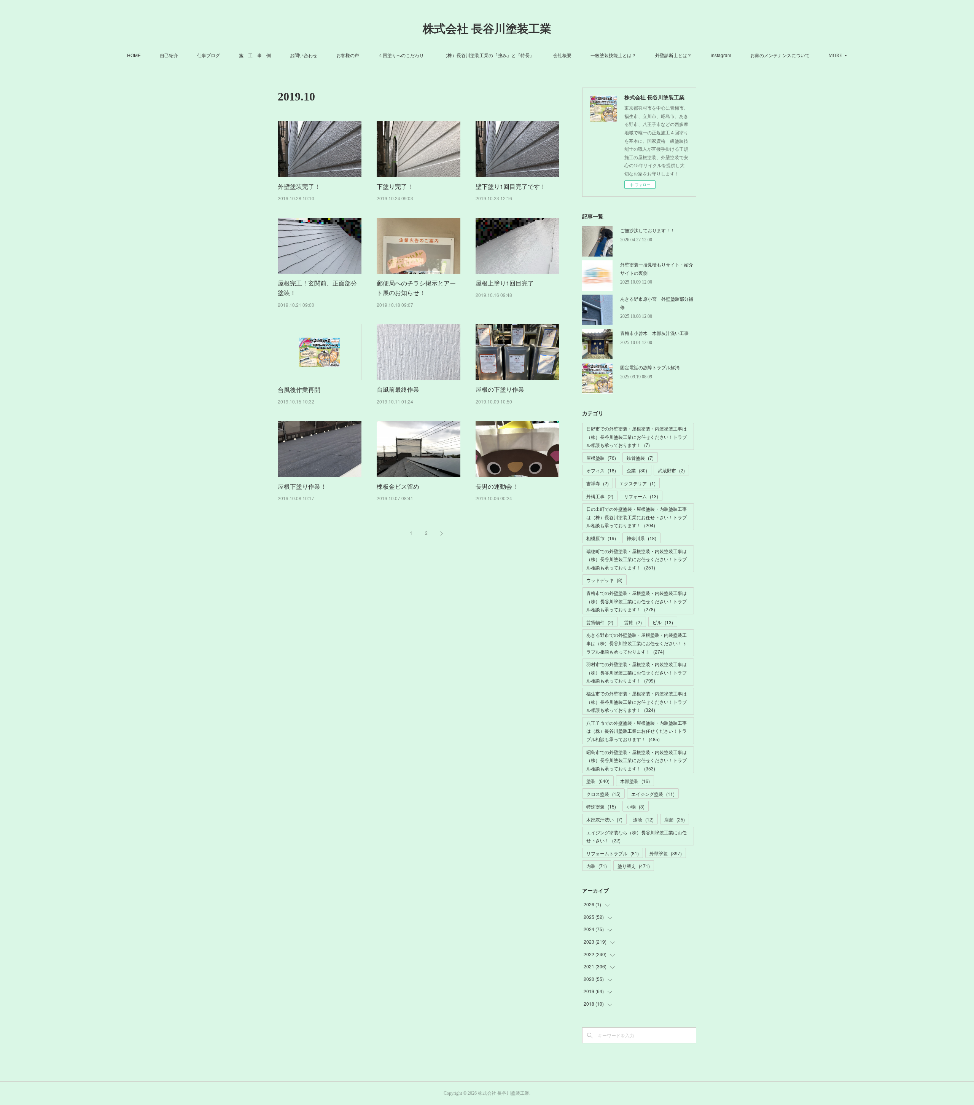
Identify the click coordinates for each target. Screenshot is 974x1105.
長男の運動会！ (497, 486)
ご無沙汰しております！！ (647, 230)
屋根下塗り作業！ (302, 486)
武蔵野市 (671, 470)
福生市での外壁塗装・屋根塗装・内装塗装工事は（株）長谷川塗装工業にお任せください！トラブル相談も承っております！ (636, 701)
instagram (721, 55)
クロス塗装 (603, 794)
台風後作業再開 (299, 389)
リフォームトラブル (612, 853)
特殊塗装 (601, 806)
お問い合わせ (303, 55)
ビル (663, 622)
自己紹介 (169, 55)
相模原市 (601, 538)
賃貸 (633, 622)
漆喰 (643, 819)
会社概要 (562, 55)
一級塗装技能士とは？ (613, 55)
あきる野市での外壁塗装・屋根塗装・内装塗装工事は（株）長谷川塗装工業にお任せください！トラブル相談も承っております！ (636, 642)
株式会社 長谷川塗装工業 (487, 28)
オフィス (601, 470)
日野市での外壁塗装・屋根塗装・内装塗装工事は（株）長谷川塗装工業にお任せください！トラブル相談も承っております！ (636, 436)
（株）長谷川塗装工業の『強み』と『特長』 (488, 55)
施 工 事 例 (255, 55)
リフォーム (641, 496)
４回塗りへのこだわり (401, 55)
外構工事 (599, 496)
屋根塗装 (601, 457)
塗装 (598, 781)
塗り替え (634, 866)
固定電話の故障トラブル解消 (650, 367)
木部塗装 (635, 781)
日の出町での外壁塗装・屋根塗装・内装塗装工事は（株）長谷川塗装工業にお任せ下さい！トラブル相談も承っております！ (636, 516)
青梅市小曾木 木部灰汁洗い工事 (654, 333)
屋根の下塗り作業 (500, 389)
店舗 (674, 819)
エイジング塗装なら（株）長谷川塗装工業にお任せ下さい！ (636, 836)
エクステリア (637, 483)
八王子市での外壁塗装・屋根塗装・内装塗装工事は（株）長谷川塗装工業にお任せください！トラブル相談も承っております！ (636, 730)
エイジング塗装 (653, 794)
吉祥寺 (597, 483)
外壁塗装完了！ (299, 186)
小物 (636, 806)
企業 (637, 470)
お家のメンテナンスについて (780, 55)
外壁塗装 (665, 853)
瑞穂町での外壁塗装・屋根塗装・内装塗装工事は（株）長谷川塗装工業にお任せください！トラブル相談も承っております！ (636, 559)
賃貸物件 (599, 622)
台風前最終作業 (398, 389)
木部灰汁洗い (604, 819)
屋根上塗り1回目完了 (505, 283)
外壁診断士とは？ (673, 55)
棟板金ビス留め (398, 486)
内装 (596, 866)
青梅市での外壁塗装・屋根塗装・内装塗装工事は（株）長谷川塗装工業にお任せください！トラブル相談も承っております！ (636, 601)
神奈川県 (641, 538)
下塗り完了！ (395, 186)
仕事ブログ (208, 55)
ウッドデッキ (604, 580)
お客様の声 (347, 55)
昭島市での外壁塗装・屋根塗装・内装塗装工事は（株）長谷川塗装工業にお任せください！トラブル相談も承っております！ (636, 760)
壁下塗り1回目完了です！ (511, 186)
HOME (134, 55)
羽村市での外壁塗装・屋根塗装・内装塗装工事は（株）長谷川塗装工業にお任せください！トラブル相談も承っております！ (636, 672)
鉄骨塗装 (640, 457)
